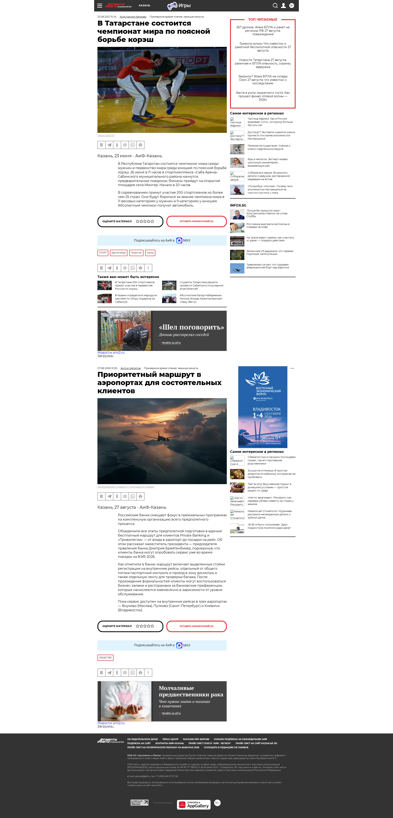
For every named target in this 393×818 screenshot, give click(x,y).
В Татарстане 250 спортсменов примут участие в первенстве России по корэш (135, 285)
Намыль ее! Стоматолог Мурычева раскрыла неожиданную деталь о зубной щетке (270, 514)
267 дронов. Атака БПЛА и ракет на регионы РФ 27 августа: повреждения (262, 31)
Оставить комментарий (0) (196, 221)
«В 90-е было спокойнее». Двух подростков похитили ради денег (269, 526)
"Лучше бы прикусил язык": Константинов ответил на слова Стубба (266, 213)
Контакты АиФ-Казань (169, 743)
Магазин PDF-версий (196, 739)
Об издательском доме (142, 739)
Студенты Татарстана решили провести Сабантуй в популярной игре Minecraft (201, 285)
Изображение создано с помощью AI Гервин (125, 486)
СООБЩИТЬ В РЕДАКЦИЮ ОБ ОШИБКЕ (226, 747)
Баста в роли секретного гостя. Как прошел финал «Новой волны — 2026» (263, 96)
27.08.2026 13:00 (107, 368)
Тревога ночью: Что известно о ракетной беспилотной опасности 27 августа (263, 47)
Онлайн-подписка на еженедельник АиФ (240, 739)
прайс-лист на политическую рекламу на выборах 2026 (163, 747)
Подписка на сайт (139, 743)
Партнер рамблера (162, 802)
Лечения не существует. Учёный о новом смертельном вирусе (269, 147)
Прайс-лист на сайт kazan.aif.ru (256, 743)
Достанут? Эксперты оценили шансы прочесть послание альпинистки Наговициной (271, 135)
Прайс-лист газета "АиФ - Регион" (210, 743)
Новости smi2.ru (111, 353)
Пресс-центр (170, 739)
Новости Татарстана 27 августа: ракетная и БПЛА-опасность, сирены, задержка (263, 63)
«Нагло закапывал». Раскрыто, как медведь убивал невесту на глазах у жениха (271, 501)
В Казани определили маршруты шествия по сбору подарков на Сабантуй (136, 298)
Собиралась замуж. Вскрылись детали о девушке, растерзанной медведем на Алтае (269, 176)
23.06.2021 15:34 (106, 16)
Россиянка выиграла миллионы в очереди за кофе (267, 225)
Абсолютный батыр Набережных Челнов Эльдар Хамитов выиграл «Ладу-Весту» (201, 298)
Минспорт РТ (106, 135)
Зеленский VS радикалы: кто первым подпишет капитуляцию (269, 252)
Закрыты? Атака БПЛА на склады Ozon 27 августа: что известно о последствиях (263, 80)
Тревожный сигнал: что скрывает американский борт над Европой (267, 266)
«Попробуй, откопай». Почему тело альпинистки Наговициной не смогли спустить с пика (270, 189)
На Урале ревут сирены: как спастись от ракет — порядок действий (270, 239)
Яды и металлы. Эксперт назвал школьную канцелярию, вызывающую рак (268, 162)
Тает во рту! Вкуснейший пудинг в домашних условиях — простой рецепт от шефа (269, 487)
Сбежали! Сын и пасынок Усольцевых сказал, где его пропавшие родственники (272, 460)
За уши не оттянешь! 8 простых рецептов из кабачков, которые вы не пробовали (271, 474)
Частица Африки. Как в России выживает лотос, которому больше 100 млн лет (270, 122)
